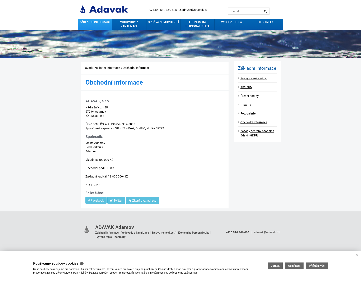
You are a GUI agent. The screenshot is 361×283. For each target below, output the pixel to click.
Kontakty (265, 22)
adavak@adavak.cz (194, 10)
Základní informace (95, 22)
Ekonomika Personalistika (198, 24)
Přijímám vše (317, 265)
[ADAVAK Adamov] (86, 229)
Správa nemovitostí (163, 22)
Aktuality (246, 87)
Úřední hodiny (249, 96)
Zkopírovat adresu (143, 200)
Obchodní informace (253, 122)
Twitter (117, 200)
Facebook (97, 200)
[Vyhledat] (265, 11)
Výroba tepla (231, 22)
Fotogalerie (247, 113)
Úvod (88, 68)
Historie (245, 105)
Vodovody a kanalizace (129, 24)
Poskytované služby (253, 78)
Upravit (275, 265)
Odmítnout (294, 265)
